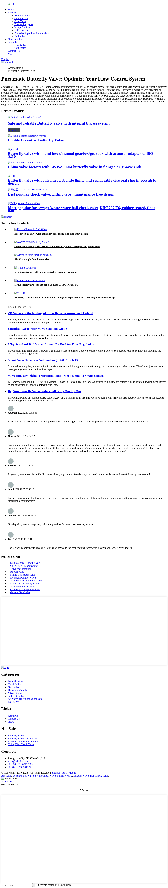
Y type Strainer (22, 27)
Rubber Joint (17, 571)
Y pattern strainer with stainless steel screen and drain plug (46, 272)
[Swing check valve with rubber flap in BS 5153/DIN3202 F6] (29, 280)
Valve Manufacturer (20, 568)
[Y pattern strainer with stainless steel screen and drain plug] (25, 267)
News (11, 721)
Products (12, 12)
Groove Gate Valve (20, 592)
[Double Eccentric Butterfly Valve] (27, 135)
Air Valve (6, 775)
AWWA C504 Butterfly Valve (23, 741)
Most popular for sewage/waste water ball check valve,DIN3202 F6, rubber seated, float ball (81, 209)
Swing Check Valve (45, 775)
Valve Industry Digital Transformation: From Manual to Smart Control (56, 375)
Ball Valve (19, 36)
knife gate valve (22, 30)
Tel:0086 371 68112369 (20, 764)
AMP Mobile (69, 772)
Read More (14, 130)
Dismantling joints (23, 24)
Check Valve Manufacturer (24, 565)
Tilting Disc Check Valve (21, 744)
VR (10, 53)
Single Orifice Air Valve (22, 574)
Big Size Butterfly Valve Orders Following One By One (44, 391)
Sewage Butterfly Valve (22, 586)
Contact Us (14, 50)
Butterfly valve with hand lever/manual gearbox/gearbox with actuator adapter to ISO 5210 (80, 155)
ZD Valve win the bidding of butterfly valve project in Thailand (50, 313)
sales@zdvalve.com (18, 761)
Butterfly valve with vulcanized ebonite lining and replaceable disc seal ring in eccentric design (82, 181)
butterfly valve (64, 775)
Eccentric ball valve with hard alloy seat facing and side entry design (51, 233)
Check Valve (21, 18)
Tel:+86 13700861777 (19, 767)
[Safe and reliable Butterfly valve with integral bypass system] (24, 117)
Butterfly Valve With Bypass (22, 738)
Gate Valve (20, 21)
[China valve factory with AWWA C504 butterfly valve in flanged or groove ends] (25, 162)
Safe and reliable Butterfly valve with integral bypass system (59, 123)
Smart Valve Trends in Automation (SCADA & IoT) (43, 360)
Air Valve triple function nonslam (31, 33)
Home (11, 9)
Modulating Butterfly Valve (24, 583)
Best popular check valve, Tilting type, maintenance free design (61, 194)
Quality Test (20, 45)
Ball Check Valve (99, 775)
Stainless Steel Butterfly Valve (26, 563)
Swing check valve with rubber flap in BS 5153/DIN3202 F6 (46, 284)
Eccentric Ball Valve (23, 775)
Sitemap (56, 772)
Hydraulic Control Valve (23, 577)
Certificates (20, 47)
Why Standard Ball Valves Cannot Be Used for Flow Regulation (51, 344)
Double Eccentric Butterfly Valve (36, 140)
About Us (13, 42)
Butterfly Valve (22, 15)
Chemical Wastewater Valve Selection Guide (37, 328)
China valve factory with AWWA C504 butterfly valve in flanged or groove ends (74, 167)
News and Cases (16, 39)
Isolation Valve (81, 775)
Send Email (7, 781)
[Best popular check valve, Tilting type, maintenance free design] (27, 189)
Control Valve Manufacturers (25, 589)
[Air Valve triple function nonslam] (33, 255)
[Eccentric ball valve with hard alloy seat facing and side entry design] (30, 229)
